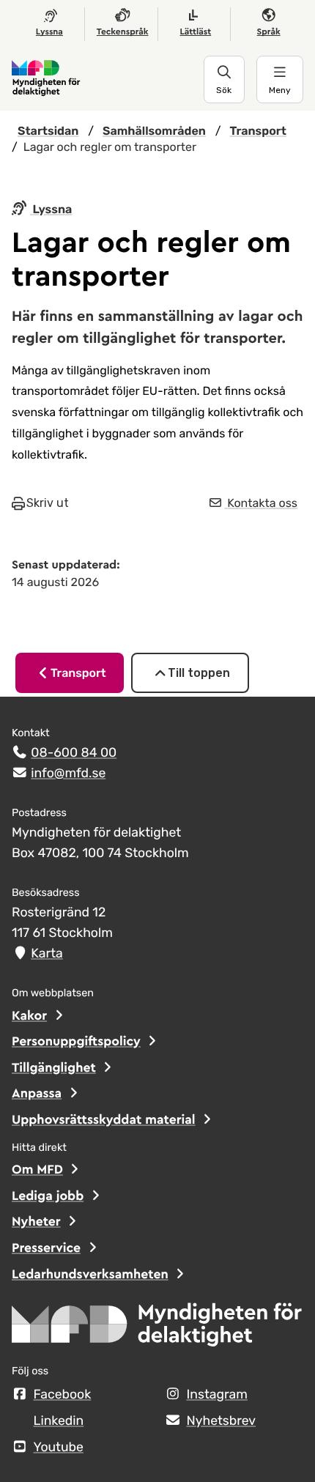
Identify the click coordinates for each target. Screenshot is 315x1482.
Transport (78, 673)
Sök (223, 90)
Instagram (217, 1394)
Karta (46, 953)
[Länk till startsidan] (108, 79)
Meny (280, 90)
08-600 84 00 (73, 753)
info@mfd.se (68, 773)
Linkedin (59, 1421)
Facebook (63, 1394)
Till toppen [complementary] (199, 673)
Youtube (59, 1447)
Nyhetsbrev (221, 1421)
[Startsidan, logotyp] (157, 1329)
